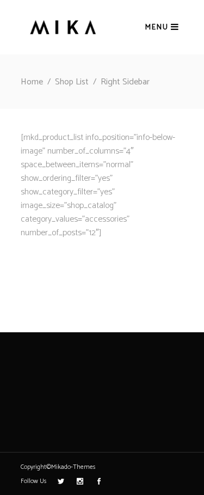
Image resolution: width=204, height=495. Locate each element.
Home (32, 82)
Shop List (72, 82)
